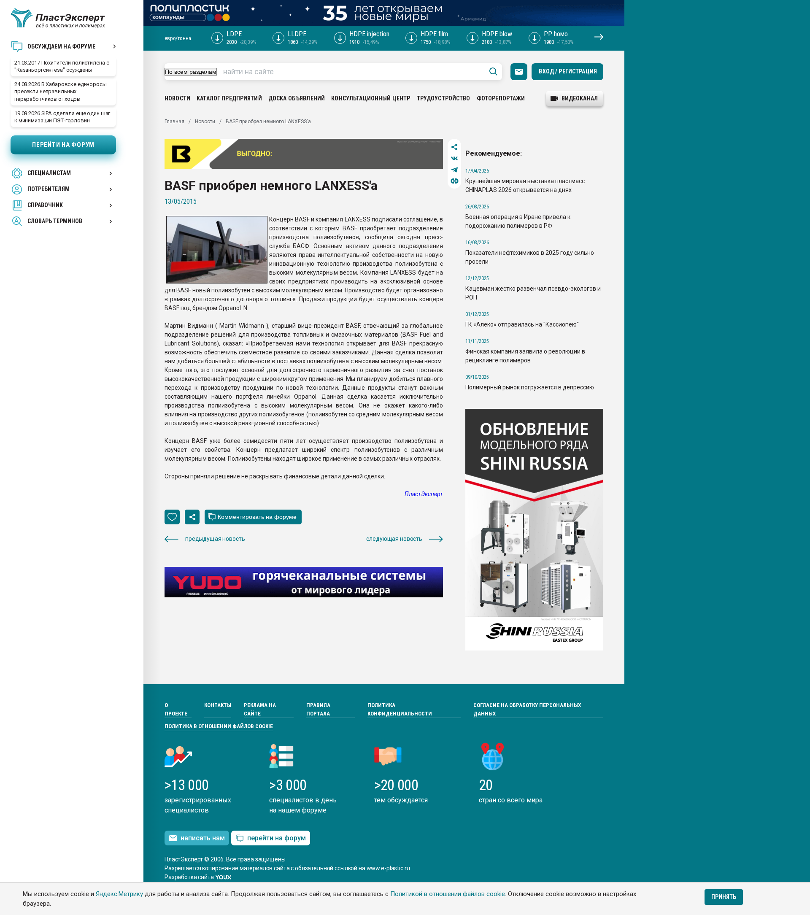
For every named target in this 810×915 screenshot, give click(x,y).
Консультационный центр (370, 98)
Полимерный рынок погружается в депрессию (529, 387)
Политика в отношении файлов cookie (219, 726)
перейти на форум (276, 838)
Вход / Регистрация (568, 71)
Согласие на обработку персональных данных (527, 709)
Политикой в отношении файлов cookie (447, 894)
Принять (723, 896)
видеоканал (580, 98)
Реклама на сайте (260, 709)
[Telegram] (455, 170)
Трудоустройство (443, 98)
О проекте (176, 709)
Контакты (217, 705)
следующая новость (394, 538)
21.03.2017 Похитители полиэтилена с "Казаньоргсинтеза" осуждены (61, 66)
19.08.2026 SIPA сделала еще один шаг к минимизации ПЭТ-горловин (62, 117)
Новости (177, 98)
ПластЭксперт (424, 494)
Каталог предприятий (229, 98)
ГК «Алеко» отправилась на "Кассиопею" (522, 324)
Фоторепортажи (501, 98)
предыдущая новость (215, 538)
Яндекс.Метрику (119, 894)
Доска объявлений (296, 98)
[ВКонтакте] (455, 158)
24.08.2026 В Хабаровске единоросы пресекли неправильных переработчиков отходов (60, 91)
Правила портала (318, 709)
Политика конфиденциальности (399, 709)
